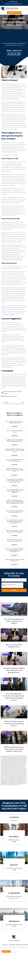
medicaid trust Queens (11, 759)
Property (5, 393)
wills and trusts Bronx (7, 773)
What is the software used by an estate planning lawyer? (15, 560)
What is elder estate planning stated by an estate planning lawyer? (15, 511)
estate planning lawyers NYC (22, 776)
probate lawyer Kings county (12, 764)
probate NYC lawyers (22, 767)
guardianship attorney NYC (15, 781)
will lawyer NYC (15, 772)
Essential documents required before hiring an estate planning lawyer (14, 440)
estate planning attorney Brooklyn (13, 779)
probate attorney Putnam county (7, 762)
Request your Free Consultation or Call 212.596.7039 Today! (14, 806)
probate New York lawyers (4, 777)
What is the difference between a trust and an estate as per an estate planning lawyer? (14, 450)
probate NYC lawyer (16, 767)
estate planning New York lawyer (22, 779)
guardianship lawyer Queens (22, 783)
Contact (25, 944)
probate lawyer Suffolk (12, 766)
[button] (26, 8)
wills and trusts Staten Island (21, 774)
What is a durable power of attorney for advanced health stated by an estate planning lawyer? (14, 521)
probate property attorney (4, 768)
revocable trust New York (13, 769)
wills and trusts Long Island (20, 773)
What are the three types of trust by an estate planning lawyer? (15, 460)
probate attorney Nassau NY (15, 761)
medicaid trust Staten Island (18, 759)
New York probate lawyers (8, 760)
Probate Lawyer (16, 391)
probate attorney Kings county (7, 761)
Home (3, 43)
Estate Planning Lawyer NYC (15, 783)
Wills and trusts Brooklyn (13, 773)
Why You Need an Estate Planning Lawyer (15, 431)
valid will (14, 215)
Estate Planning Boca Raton (6, 775)
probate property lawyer (11, 768)
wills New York (11, 776)
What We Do (12, 944)
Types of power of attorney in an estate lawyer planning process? (15, 540)
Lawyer (5, 391)
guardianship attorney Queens (23, 781)
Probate (9, 391)
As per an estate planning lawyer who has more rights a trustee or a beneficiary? (15, 491)
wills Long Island (7, 776)
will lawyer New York (10, 772)
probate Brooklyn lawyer (4, 764)
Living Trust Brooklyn (14, 940)
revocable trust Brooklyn (18, 768)
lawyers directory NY (7, 769)
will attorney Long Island (19, 770)
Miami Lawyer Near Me (13, 775)
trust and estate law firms (11, 777)
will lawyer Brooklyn (24, 771)
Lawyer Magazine (19, 775)
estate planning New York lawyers (5, 780)
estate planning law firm (12, 9)
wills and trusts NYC (8, 774)
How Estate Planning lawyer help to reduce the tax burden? (14, 422)
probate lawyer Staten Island (5, 766)
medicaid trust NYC (4, 759)
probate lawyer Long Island (19, 764)
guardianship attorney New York (6, 781)
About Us (5, 944)
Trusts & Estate (12, 8)
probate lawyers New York (15, 765)
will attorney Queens (11, 771)
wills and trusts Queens (14, 774)
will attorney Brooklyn (13, 770)
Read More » (15, 426)
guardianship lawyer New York (6, 783)
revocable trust (5, 770)
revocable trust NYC (20, 769)
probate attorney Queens (15, 762)
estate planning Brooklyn (11, 778)
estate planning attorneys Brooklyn (20, 777)
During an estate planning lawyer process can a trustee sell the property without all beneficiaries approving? (14, 502)
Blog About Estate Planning (12, 43)
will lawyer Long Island (4, 772)
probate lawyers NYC (22, 765)
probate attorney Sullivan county (12, 763)
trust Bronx (8, 770)
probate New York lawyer (9, 767)
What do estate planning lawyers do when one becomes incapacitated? (14, 531)
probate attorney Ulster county (21, 763)
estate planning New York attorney (19, 778)
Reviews (18, 944)
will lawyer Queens (20, 772)
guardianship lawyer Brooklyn (14, 782)
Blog (22, 944)
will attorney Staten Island (17, 771)
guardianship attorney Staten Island (5, 782)
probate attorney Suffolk (4, 763)
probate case (15, 98)
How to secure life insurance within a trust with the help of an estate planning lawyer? (15, 550)
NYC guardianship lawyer (15, 760)
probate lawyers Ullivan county (19, 766)
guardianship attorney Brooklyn (14, 780)
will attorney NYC (6, 771)
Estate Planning (7, 396)
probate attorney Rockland (22, 762)
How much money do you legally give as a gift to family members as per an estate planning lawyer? (15, 481)
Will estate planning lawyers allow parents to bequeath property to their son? (15, 470)
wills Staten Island (15, 776)
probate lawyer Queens (8, 765)
